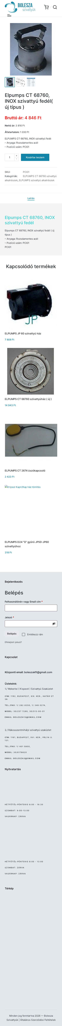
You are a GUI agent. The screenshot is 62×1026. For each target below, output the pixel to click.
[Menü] (9, 15)
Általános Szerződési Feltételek (38, 1019)
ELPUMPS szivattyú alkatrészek (36, 180)
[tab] (31, 198)
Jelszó (14, 617)
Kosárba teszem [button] (31, 328)
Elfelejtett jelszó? (13, 642)
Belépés (11, 633)
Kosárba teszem (35, 157)
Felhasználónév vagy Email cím (28, 601)
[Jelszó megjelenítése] (54, 623)
